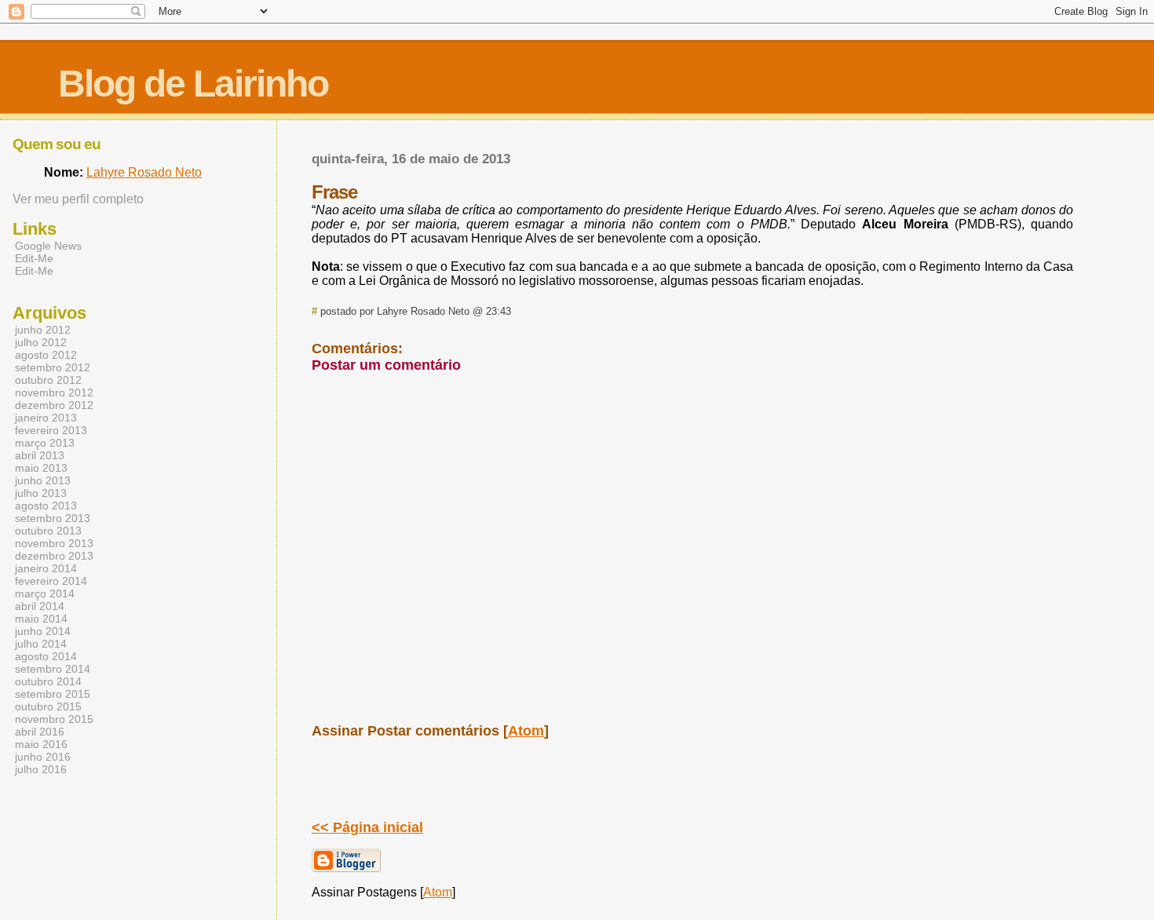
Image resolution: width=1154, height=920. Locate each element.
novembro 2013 (54, 543)
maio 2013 (41, 468)
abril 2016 (39, 731)
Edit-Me (34, 258)
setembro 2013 (52, 518)
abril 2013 (39, 455)
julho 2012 (41, 342)
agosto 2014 (46, 656)
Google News (48, 245)
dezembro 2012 (54, 405)
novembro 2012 (54, 392)
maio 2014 (41, 618)
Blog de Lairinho (193, 83)
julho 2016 (41, 769)
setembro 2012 (52, 367)
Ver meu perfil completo (78, 199)
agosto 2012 (46, 355)
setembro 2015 (52, 694)
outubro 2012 (48, 380)
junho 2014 (43, 631)
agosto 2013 (46, 505)
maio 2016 (41, 744)
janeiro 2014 (46, 568)
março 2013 (45, 442)
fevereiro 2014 (51, 581)
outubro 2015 (48, 706)
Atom (526, 731)
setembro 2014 (52, 669)
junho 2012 (43, 329)
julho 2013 (41, 493)
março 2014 (45, 593)
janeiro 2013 (46, 417)
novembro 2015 (54, 719)
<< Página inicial (367, 827)
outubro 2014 (48, 681)
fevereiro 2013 (51, 430)
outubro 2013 (48, 530)
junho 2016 (43, 756)
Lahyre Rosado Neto (144, 172)
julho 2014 (41, 643)
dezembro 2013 (54, 555)
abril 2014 (39, 606)
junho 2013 (43, 480)
